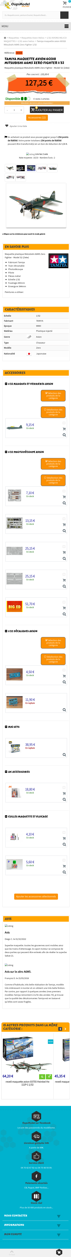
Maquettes (14, 37)
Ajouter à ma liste (18, 126)
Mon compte (13, 1234)
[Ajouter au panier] (64, 429)
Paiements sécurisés (36, 1183)
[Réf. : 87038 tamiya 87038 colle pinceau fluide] (64, 872)
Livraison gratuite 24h (36, 1143)
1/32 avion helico (26, 41)
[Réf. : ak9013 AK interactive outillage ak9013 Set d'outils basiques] (64, 800)
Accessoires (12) (37, 117)
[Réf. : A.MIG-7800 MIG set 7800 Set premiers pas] (64, 755)
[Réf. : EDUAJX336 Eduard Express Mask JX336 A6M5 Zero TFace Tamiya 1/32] (64, 435)
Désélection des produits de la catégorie (54, 412)
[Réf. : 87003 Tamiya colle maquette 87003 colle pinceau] (64, 845)
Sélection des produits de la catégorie (53, 396)
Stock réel (36, 1203)
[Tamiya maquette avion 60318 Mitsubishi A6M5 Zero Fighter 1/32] (10, 168)
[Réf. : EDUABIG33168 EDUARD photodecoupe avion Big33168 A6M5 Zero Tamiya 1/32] (64, 614)
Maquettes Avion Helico (32, 37)
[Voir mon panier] (59, 1252)
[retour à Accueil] (5, 37)
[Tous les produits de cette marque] (58, 260)
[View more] (42, 1076)
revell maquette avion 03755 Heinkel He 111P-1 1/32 (27, 1083)
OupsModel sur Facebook (36, 1123)
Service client (36, 1163)
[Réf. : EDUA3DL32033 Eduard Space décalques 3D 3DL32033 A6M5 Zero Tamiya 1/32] (64, 710)
